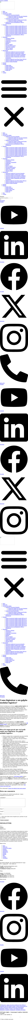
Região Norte (8, 65)
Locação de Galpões (7, 13)
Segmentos (5, 37)
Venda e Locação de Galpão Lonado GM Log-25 (16, 29)
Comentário (3, 797)
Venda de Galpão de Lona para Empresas (14, 60)
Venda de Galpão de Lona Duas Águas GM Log (15, 59)
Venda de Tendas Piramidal (11, 61)
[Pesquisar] (0, 199)
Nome (1, 808)
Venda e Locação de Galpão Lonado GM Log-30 (16, 31)
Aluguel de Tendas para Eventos (15, 21)
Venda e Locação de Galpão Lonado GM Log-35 (16, 32)
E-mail (2, 811)
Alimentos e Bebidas (9, 38)
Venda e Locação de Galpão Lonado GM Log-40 (16, 33)
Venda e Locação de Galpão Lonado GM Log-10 (16, 26)
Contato (4, 72)
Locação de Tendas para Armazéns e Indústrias (15, 54)
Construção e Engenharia (10, 40)
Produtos (5, 24)
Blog (4, 71)
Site (1, 814)
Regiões (4, 64)
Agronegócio (8, 39)
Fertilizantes (8, 42)
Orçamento (5, 858)
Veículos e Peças (9, 49)
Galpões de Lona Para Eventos (12, 18)
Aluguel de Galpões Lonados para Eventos (17, 19)
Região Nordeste (9, 66)
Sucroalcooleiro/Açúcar (10, 45)
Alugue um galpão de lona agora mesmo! (17, 788)
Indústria (7, 43)
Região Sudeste (8, 69)
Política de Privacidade (5, 1017)
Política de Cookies (15, 1017)
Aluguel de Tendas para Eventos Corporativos (15, 55)
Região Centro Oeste (9, 67)
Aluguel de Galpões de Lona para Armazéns (17, 16)
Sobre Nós (5, 12)
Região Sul (7, 70)
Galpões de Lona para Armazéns (12, 15)
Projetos (4, 62)
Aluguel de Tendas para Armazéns (15, 17)
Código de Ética (23, 1017)
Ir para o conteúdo (4, 0)
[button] (14, 102)
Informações (5, 50)
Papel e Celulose (9, 44)
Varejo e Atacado (9, 48)
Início (4, 11)
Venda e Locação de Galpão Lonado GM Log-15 (16, 27)
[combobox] (6, 198)
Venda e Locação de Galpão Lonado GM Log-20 (16, 28)
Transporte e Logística (10, 46)
